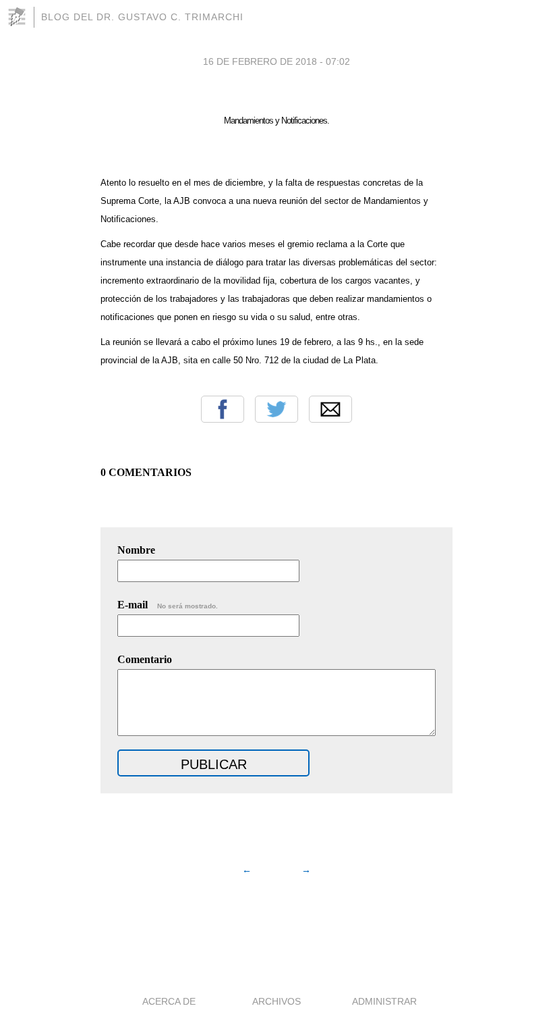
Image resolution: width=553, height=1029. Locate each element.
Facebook (222, 409)
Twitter (276, 409)
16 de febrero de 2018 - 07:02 (276, 61)
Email (330, 409)
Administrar (384, 1001)
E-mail (167, 604)
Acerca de (169, 1001)
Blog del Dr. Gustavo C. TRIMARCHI (142, 16)
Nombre (136, 550)
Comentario (144, 659)
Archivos (276, 1001)
